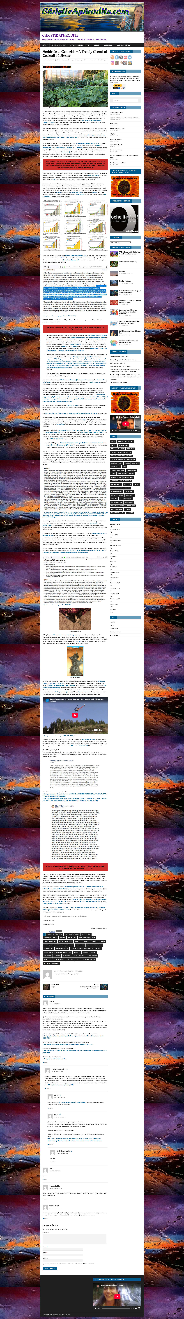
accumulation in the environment (92, 432)
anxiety (113, 445)
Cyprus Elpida (54, 1186)
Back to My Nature (116, 144)
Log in (112, 625)
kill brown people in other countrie (87, 143)
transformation (116, 509)
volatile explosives (94, 335)
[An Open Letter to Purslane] (114, 266)
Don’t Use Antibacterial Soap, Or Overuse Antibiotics (130, 291)
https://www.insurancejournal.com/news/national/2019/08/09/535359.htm (68, 1044)
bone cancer (86, 934)
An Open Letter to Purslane (128, 262)
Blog (71, 60)
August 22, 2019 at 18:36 (57, 1071)
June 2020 (113, 556)
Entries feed (114, 629)
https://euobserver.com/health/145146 (61, 1085)
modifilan (114, 481)
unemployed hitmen (88, 739)
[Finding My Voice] (114, 285)
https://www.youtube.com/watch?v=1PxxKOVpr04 (59, 736)
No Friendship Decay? (117, 112)
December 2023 (115, 524)
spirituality (131, 506)
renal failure (92, 956)
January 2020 (114, 577)
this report (100, 380)
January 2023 (114, 535)
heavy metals (48, 949)
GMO (88, 945)
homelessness (122, 474)
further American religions (63, 148)
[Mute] (136, 431)
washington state (89, 960)
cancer (72, 192)
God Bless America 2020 (117, 163)
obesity (57, 956)
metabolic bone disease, (77, 338)
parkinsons (66, 956)
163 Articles (78, 971)
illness (62, 258)
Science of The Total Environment (70, 430)
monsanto (47, 956)
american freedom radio (125, 442)
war (78, 960)
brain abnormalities (98, 338)
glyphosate (80, 945)
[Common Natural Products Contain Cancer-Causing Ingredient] (114, 314)
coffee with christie (118, 459)
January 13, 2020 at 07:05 (55, 1188)
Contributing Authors (121, 247)
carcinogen (72, 938)
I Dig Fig (112, 134)
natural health (116, 484)
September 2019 (115, 599)
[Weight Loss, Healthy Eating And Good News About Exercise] (114, 256)
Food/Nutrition (77, 60)
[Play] (113, 431)
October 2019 (114, 593)
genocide (70, 945)
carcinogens (47, 525)
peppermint (115, 488)
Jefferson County (54, 688)
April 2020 (113, 567)
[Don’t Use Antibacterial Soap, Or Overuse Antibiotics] (114, 295)
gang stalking (131, 470)
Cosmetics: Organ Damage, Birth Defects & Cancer (130, 301)
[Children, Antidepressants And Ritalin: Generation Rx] (114, 325)
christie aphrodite (65, 941)
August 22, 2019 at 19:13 (54, 1171)
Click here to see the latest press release (61, 685)
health (71, 746)
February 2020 (114, 572)
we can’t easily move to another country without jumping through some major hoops (74, 136)
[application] (125, 423)
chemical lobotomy (94, 175)
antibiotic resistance (56, 439)
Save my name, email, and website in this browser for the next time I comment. (70, 1264)
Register (112, 622)
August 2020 (114, 551)
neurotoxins (94, 523)
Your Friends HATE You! (117, 128)
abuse (113, 442)
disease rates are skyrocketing (75, 256)
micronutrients (73, 405)
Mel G (51, 1168)
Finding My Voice (125, 281)
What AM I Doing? (116, 139)
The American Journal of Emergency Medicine (75, 380)
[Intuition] (114, 275)
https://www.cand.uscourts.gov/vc (54, 1059)
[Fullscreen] (139, 431)
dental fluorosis (75, 344)
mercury (77, 952)
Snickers (78, 641)
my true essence (125, 481)
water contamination (51, 963)
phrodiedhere (125, 488)
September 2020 (115, 545)
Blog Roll (108, 45)
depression (131, 459)
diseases (59, 192)
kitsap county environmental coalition (57, 952)
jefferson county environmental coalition (85, 949)
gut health (97, 945)
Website (45, 1258)
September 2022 (115, 540)
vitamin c (65, 346)
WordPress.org (114, 635)
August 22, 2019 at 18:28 (54, 1003)
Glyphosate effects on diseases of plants (83, 413)
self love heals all (126, 499)
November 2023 (115, 529)
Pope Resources (83, 692)
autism (94, 192)
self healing (130, 495)
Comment (46, 1232)
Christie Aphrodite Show (79, 45)
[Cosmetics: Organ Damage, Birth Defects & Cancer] (114, 304)
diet (54, 180)
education (79, 148)
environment (83, 746)
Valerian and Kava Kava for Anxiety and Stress (124, 118)
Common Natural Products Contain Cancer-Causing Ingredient (128, 311)
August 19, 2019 (49, 60)
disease (94, 941)
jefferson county (62, 949)
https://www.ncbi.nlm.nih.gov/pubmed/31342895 (57, 605)
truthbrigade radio (117, 513)
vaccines (70, 960)
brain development (50, 938)
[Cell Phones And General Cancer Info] (114, 335)
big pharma (130, 449)
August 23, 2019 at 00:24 (60, 1117)
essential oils (115, 467)
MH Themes (67, 1315)
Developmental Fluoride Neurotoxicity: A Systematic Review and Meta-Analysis (76, 349)
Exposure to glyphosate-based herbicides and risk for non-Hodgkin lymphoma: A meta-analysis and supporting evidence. (75, 551)
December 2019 (115, 583)
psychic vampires (116, 492)
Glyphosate (80, 194)
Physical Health (98, 60)
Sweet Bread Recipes (116, 150)
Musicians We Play (123, 45)
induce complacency (67, 340)
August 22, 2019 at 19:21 (59, 1097)
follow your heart (117, 470)
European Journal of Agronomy (55, 413)
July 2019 (113, 610)
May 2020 (113, 561)
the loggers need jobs (62, 692)
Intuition (122, 271)
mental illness (48, 536)
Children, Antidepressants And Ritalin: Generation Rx (129, 322)
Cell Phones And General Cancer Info (130, 332)
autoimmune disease (99, 533)
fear (124, 467)
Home (44, 45)
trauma (127, 509)
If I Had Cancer (123, 382)
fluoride (60, 945)
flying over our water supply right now (65, 635)
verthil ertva (54, 1205)
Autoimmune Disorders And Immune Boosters (128, 341)
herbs (113, 474)
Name (45, 1247)
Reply (46, 1063)
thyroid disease (59, 960)
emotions (135, 463)
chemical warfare (50, 941)
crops (77, 941)
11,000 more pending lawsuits (90, 901)
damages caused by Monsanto (53, 904)
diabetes (79, 192)
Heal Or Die (113, 379)
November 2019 (115, 588)
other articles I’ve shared (70, 260)
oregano (136, 484)
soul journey (128, 502)
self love (114, 499)
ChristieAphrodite (62, 60)
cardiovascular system (87, 938)
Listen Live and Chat (58, 45)
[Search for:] (126, 100)
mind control (128, 477)
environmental (49, 945)
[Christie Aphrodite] (92, 30)
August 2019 (114, 604)
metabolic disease (89, 952)
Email (44, 1252)
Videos (96, 45)
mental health (116, 477)
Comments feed (115, 632)
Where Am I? (114, 123)
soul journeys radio (118, 506)
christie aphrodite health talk (121, 456)
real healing (129, 492)
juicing (131, 474)
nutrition (127, 484)
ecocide (102, 941)
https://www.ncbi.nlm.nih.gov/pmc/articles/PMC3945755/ (59, 316)
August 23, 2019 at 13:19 (62, 1153)
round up (47, 960)
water (75, 346)
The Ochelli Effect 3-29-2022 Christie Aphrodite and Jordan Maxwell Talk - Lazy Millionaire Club (125, 376)
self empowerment (117, 495)
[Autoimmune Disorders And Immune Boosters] (114, 345)
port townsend (79, 956)
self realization (116, 502)
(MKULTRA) (66, 152)
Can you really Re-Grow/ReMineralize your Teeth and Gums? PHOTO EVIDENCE (125, 370)
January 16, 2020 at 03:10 (55, 1208)
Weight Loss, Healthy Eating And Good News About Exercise (129, 253)
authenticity (123, 445)
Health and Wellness (88, 60)
